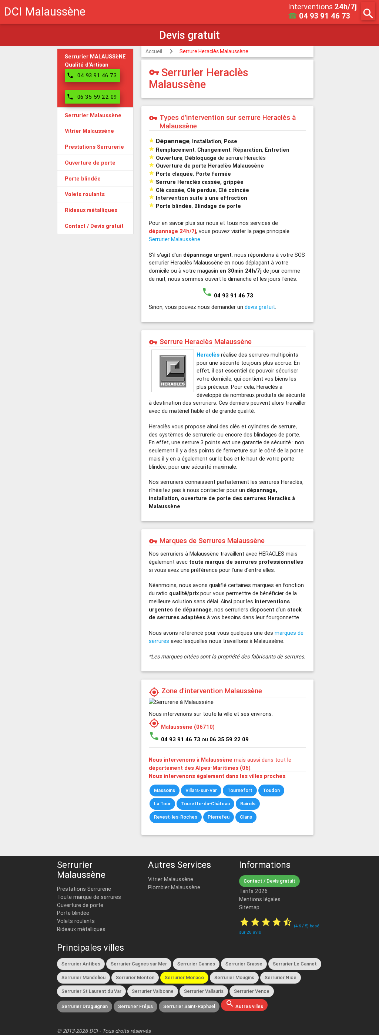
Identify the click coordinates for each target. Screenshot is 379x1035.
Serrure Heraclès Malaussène (214, 51)
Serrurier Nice (280, 977)
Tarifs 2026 (253, 890)
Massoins (164, 790)
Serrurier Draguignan (84, 1006)
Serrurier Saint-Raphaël (189, 1006)
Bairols (247, 803)
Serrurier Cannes (196, 964)
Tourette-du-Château (205, 803)
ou (225, 739)
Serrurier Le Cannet (295, 964)
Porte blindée (73, 912)
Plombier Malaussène (174, 887)
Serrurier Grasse (243, 964)
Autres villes (244, 1004)
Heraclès (208, 354)
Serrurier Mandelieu (83, 977)
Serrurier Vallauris (204, 991)
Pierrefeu (218, 817)
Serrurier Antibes (80, 964)
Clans (246, 817)
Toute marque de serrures (89, 896)
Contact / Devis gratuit (269, 881)
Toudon (271, 790)
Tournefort (239, 790)
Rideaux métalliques (81, 929)
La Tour (162, 803)
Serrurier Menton (135, 977)
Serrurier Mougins (234, 977)
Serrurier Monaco (184, 977)
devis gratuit (260, 306)
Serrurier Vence (251, 991)
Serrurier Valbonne (153, 991)
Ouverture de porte (80, 904)
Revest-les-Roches (175, 817)
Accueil (153, 51)
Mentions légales (260, 899)
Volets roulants (76, 920)
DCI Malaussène (44, 11)
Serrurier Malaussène (174, 239)
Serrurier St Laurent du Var (91, 991)
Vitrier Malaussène (170, 879)
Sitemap (249, 907)
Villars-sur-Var (201, 790)
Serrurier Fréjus (135, 1006)
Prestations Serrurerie (84, 888)
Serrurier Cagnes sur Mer (139, 964)
